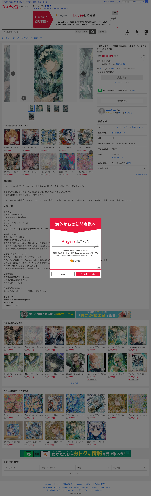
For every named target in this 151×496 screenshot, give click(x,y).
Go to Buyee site (88, 274)
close (63, 274)
